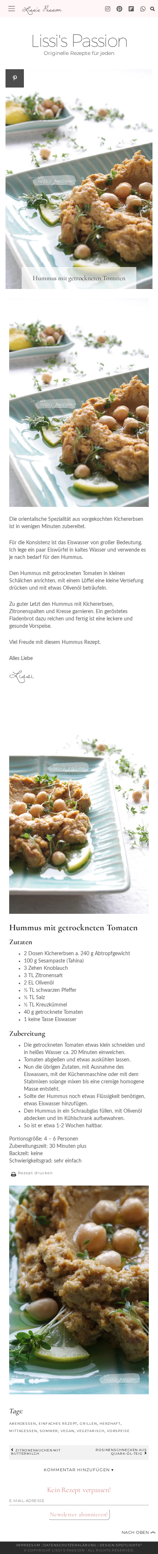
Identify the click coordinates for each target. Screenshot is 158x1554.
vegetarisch (90, 1431)
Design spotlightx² (121, 1545)
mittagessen (23, 1431)
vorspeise (118, 1431)
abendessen (22, 1423)
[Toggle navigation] (11, 8)
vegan (67, 1431)
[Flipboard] (131, 9)
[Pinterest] (119, 9)
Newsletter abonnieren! (79, 1514)
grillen (88, 1423)
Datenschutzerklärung (69, 1545)
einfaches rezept (58, 1423)
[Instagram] (108, 9)
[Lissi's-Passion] (143, 9)
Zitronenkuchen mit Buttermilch (36, 1451)
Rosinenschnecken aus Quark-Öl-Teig (121, 1451)
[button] (31, 1174)
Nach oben (139, 1532)
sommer (49, 1431)
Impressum (28, 1545)
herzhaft (110, 1423)
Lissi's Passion (41, 9)
